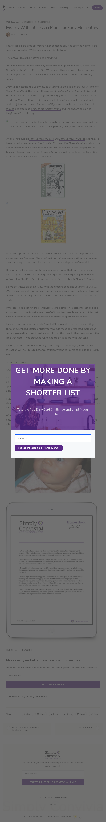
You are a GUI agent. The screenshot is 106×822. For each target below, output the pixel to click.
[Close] (91, 368)
